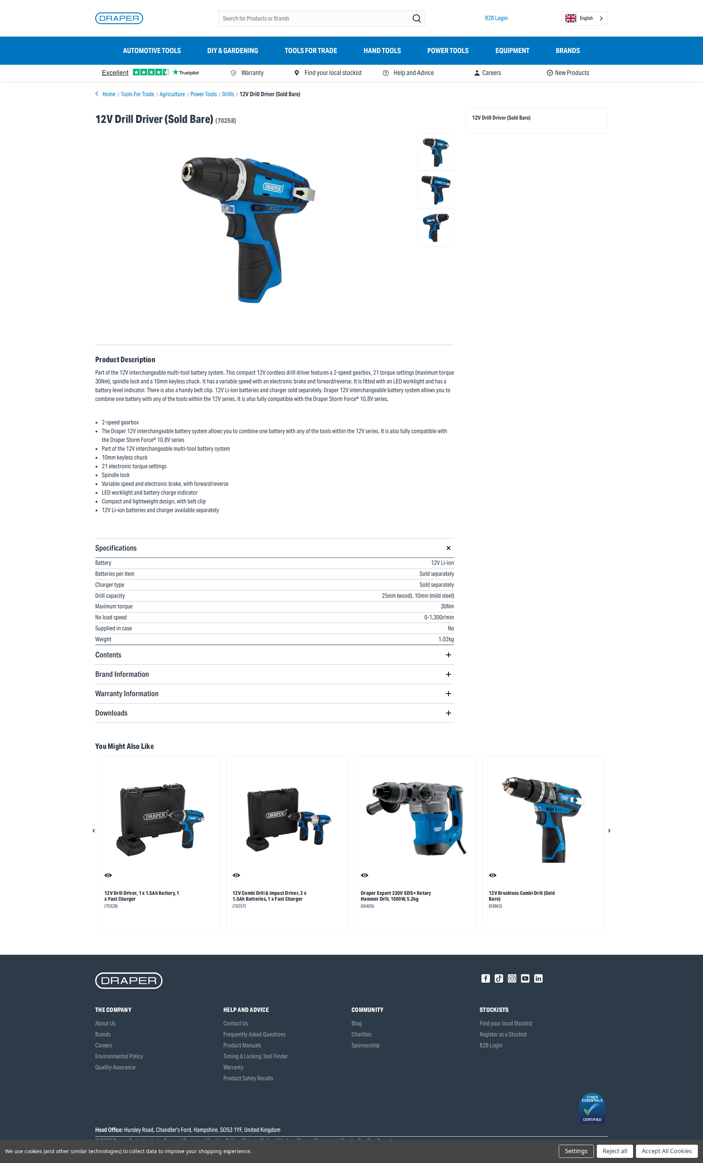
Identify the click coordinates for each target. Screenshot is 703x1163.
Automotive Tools (152, 50)
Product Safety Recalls (248, 1078)
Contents (108, 655)
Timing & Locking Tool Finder (255, 1056)
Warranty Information (127, 693)
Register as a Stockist (503, 1034)
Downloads (111, 713)
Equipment (512, 50)
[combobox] (584, 18)
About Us (105, 1023)
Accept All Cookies (667, 1151)
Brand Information (122, 674)
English (586, 18)
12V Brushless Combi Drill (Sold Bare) (522, 896)
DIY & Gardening (232, 50)
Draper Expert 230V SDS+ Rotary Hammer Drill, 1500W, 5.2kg (396, 896)
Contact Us (235, 1023)
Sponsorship (366, 1045)
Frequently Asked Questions (254, 1034)
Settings (576, 1151)
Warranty (233, 1067)
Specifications (116, 548)
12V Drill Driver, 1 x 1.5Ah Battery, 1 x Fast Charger (141, 896)
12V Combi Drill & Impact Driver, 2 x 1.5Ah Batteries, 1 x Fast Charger (269, 896)
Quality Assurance (115, 1067)
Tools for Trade (311, 50)
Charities (362, 1034)
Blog (357, 1023)
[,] (159, 819)
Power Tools (448, 50)
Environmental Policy (119, 1056)
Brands (568, 50)
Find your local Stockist (506, 1023)
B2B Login (496, 18)
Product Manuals (242, 1045)
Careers (103, 1045)
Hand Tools (382, 50)
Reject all (615, 1151)
